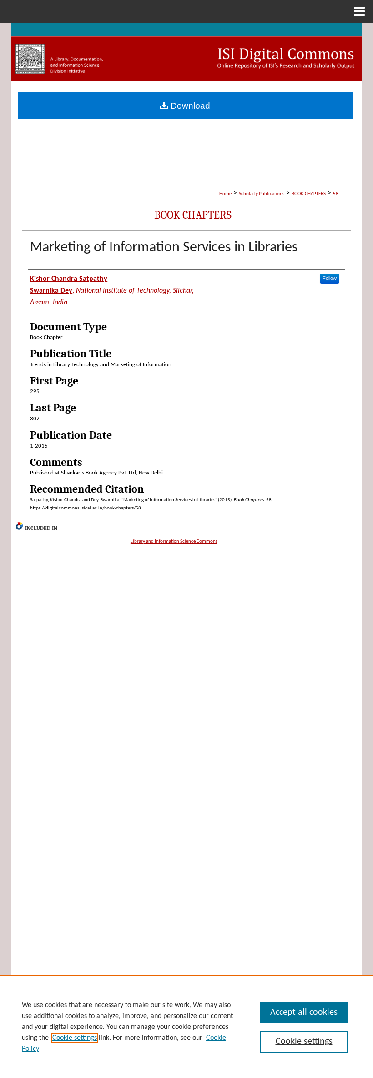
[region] (186, 1026)
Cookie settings (74, 1038)
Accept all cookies (304, 1012)
